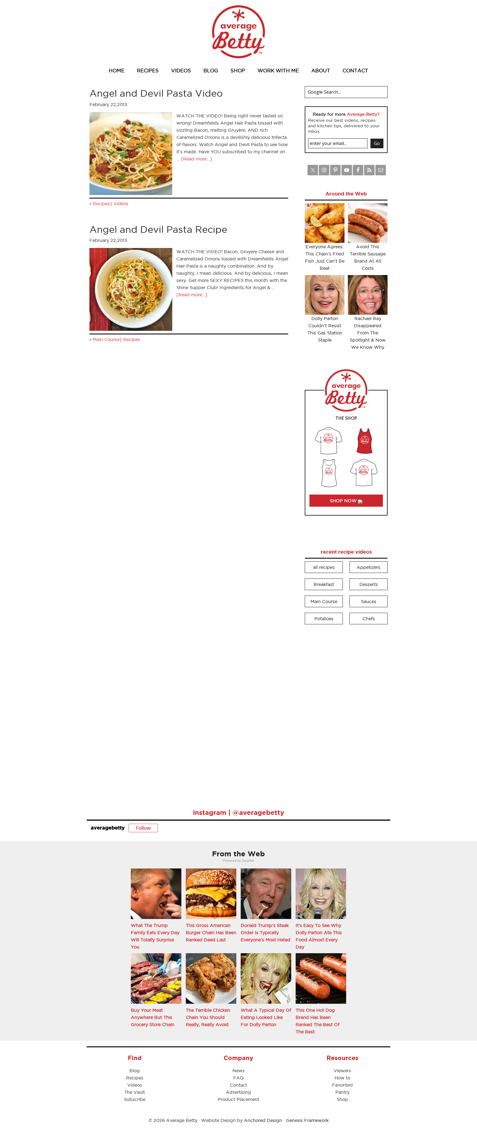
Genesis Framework (307, 1120)
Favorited (342, 1084)
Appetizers (368, 567)
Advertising (238, 1092)
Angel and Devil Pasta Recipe (158, 229)
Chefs (368, 618)
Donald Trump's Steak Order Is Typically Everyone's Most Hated (265, 932)
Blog (134, 1070)
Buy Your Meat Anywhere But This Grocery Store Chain (152, 1017)
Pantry (342, 1092)
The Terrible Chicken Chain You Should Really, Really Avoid (208, 1017)
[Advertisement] (346, 713)
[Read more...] (196, 158)
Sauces (368, 601)
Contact (238, 1084)
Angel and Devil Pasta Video (156, 93)
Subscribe (134, 1099)
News (238, 1070)
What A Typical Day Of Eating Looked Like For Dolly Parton (266, 1017)
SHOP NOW (344, 500)
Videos (120, 203)
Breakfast (324, 584)
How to (342, 1077)
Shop (342, 1099)
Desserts (368, 584)
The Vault (134, 1092)
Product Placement (238, 1099)
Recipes (101, 203)
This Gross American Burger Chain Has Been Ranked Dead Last (211, 932)
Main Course (106, 339)
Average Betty (238, 31)
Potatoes (323, 618)
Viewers (342, 1070)
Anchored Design (263, 1120)
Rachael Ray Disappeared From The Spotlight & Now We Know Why (368, 333)
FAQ (238, 1077)
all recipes (324, 567)
